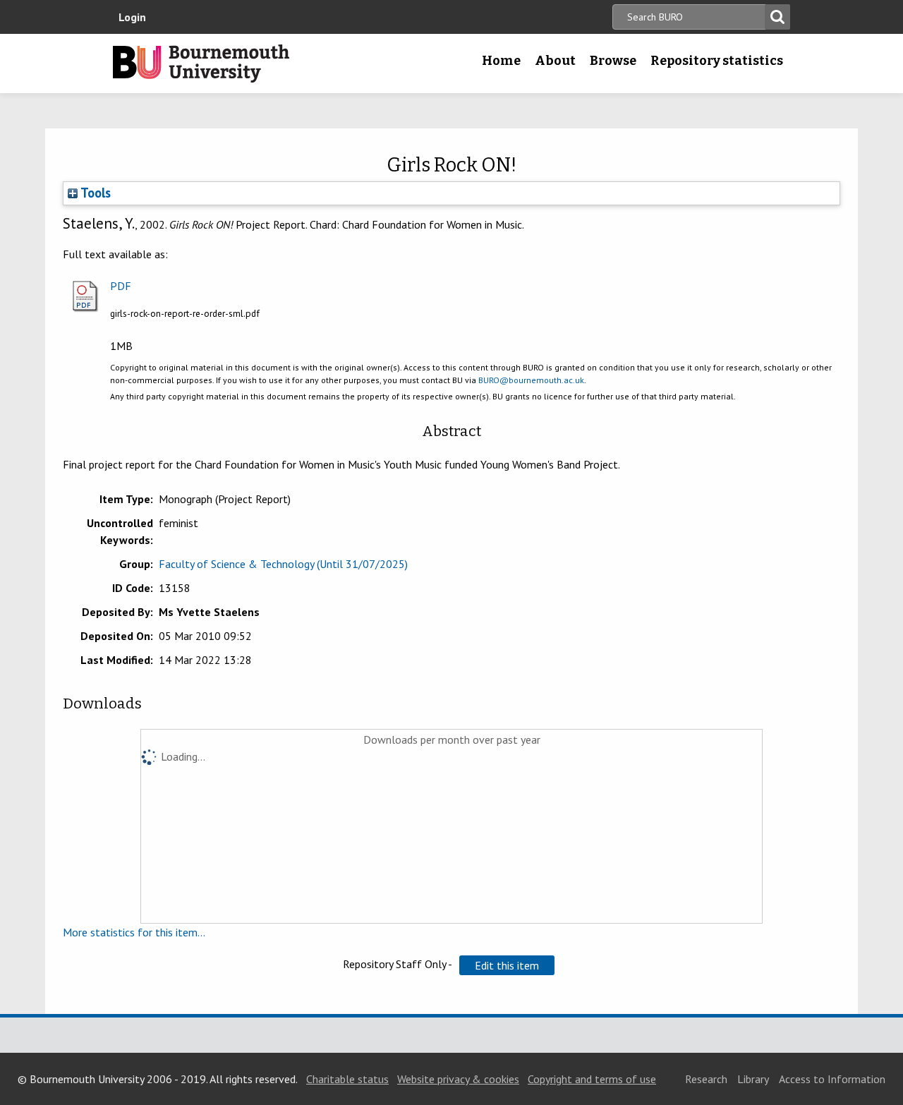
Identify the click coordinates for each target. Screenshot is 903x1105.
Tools (94, 192)
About (555, 60)
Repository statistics (716, 60)
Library (753, 1079)
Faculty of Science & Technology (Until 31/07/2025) (283, 564)
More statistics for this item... (134, 932)
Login (132, 17)
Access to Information (832, 1079)
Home (501, 60)
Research (706, 1079)
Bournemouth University (201, 63)
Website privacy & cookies (458, 1079)
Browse (613, 60)
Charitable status (347, 1079)
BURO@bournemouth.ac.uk (531, 380)
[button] (506, 965)
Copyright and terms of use (592, 1079)
